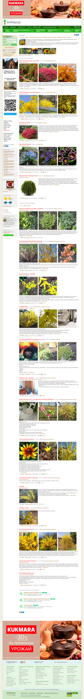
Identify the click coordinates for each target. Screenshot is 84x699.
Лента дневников (9, 668)
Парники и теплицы (22, 683)
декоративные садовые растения (35, 37)
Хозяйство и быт (77, 31)
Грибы (20, 678)
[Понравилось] (23, 88)
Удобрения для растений (23, 679)
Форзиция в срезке (24, 507)
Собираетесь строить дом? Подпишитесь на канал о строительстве (9, 72)
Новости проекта (8, 134)
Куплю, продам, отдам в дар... (56, 208)
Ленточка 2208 (28, 504)
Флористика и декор (39, 678)
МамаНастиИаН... (29, 585)
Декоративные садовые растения (43, 666)
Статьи (29, 27)
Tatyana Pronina (29, 172)
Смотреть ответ (6, 232)
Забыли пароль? (6, 44)
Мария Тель (28, 88)
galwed (27, 482)
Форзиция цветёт (23, 306)
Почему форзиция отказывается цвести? (29, 92)
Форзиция (21, 486)
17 (44, 303)
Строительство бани (71, 672)
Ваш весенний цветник (25, 144)
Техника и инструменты (67, 31)
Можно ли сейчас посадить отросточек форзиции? (37, 598)
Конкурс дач (6, 130)
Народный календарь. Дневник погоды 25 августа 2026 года (9, 161)
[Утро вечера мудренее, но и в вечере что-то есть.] (35, 53)
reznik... (27, 395)
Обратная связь (24, 693)
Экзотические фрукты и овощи (41, 675)
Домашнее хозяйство (72, 675)
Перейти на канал (9, 113)
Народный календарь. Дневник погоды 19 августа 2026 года (9, 167)
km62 (27, 435)
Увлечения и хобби (70, 681)
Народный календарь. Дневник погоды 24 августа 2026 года (9, 164)
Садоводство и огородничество (26, 666)
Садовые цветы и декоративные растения (21, 31)
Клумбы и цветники (56, 339)
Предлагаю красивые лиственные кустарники (31, 208)
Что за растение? (28, 605)
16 (43, 335)
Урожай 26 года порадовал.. (8, 156)
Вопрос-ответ (37, 27)
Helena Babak (6, 210)
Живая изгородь (56, 673)
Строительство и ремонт (72, 666)
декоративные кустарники (62, 37)
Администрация (7, 137)
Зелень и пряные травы (23, 671)
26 (46, 270)
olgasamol (28, 374)
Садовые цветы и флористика (48, 439)
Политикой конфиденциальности (8, 55)
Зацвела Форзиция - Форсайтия (27, 274)
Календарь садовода (10, 680)
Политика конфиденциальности (51, 693)
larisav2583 (28, 237)
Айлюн (41, 600)
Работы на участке (70, 677)
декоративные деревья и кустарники (49, 37)
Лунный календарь (9, 681)
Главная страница (8, 121)
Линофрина (28, 569)
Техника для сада (39, 682)
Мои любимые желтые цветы (26, 573)
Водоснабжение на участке (58, 683)
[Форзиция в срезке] (53, 53)
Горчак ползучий (7, 217)
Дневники (13, 27)
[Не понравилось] (21, 88)
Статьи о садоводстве (10, 671)
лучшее (28, 205)
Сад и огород (7, 31)
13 (46, 474)
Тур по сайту (7, 136)
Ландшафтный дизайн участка (58, 668)
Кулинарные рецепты (71, 682)
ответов (21, 606)
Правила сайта (7, 139)
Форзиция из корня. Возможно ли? (32, 592)
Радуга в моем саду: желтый (26, 439)
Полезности (9, 677)
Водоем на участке (56, 671)
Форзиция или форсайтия (27, 529)
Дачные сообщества (10, 669)
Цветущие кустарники (24, 122)
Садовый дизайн (56, 678)
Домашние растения (39, 676)
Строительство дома (71, 668)
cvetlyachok (42, 606)
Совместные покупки (64, 27)
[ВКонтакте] (76, 35)
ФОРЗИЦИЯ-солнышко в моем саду (28, 477)
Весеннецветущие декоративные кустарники (30, 241)
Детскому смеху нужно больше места (10, 79)
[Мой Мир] (78, 35)
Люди (5, 128)
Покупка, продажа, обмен (11, 684)
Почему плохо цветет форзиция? (27, 560)
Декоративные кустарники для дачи (28, 175)
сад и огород (31, 210)
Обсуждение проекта (9, 133)
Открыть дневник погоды (7, 206)
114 (45, 374)
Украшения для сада (57, 682)
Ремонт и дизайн (70, 669)
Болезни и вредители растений (25, 682)
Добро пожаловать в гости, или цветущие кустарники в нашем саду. (36, 399)
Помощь (6, 141)
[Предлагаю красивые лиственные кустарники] (22, 53)
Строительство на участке (52, 31)
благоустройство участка (33, 340)
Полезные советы (9, 685)
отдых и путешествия (38, 242)
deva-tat (27, 335)
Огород (20, 668)
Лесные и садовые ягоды (23, 669)
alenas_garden (28, 474)
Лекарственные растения (11, 682)
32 (43, 504)
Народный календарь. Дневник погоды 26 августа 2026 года (9, 151)
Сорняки (20, 676)
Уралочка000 (28, 557)
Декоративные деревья (40, 668)
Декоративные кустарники (50, 60)
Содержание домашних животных (73, 680)
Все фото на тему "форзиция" (25, 55)
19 (43, 569)
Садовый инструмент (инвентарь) (42, 684)
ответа (21, 594)
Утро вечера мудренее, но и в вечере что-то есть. (32, 339)
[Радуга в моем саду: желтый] (47, 53)
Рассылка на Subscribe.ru (62, 662)
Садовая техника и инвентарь (42, 681)
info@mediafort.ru (47, 696)
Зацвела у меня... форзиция (26, 377)
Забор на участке (56, 675)
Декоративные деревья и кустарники (57, 241)
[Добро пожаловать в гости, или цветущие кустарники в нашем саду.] (41, 53)
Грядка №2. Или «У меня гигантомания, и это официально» (9, 154)
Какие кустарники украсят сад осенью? (29, 60)
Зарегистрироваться (10, 47)
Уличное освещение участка (58, 676)
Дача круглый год (70, 678)
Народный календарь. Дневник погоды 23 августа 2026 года (9, 174)
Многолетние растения (40, 672)
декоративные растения (23, 37)
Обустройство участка (58, 666)
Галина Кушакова (29, 270)
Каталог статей (7, 125)
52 (44, 435)
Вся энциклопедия (7, 226)
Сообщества (21, 27)
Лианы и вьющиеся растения (41, 673)
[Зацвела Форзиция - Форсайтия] (28, 53)
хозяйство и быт (32, 308)
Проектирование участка (57, 679)
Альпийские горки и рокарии (58, 672)
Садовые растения (22, 672)
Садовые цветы (40, 144)
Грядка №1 (5, 158)
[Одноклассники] (74, 35)
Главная (6, 27)
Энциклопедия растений (49, 27)
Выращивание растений (23, 673)
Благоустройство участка (40, 31)
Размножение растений (23, 675)
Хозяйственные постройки (72, 671)
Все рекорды (5, 191)
